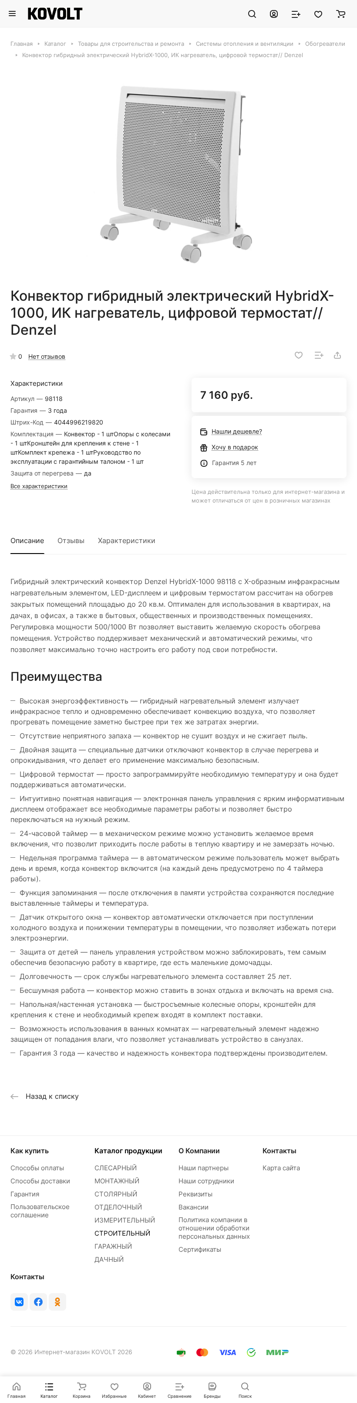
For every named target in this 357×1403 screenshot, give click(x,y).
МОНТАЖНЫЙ (116, 1181)
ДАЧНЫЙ (109, 1259)
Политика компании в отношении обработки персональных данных (214, 1228)
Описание (27, 540)
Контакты (279, 1150)
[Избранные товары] (318, 13)
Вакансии (193, 1207)
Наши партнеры (203, 1168)
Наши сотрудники (206, 1181)
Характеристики (126, 540)
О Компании (199, 1150)
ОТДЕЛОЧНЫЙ (118, 1207)
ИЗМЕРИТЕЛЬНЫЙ (124, 1220)
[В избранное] (299, 355)
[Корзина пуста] (340, 13)
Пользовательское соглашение (40, 1211)
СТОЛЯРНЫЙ (115, 1194)
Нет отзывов (46, 356)
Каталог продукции (128, 1150)
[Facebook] (38, 1302)
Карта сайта (281, 1168)
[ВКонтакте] (19, 1302)
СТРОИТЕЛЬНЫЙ (122, 1233)
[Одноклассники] (57, 1302)
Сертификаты (199, 1249)
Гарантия (24, 1194)
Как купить (29, 1150)
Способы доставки (40, 1181)
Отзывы (70, 540)
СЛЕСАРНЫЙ (115, 1168)
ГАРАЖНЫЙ (113, 1246)
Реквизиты (195, 1194)
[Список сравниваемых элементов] (296, 13)
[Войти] (274, 13)
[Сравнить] (319, 355)
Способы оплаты (37, 1168)
